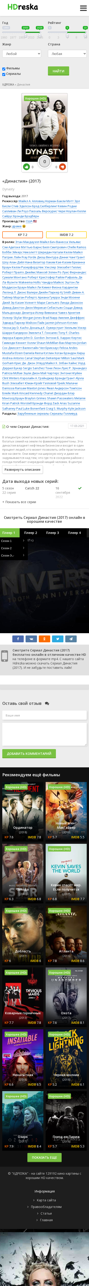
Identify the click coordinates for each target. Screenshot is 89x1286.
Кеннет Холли (26, 343)
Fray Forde (29, 257)
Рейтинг (54, 23)
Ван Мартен (68, 343)
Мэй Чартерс (49, 373)
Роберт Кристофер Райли (46, 277)
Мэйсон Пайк (35, 323)
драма (16, 226)
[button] (19, 502)
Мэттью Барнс (31, 247)
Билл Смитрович (55, 247)
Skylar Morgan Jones (27, 318)
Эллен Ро (54, 272)
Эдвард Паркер (13, 323)
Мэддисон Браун (14, 287)
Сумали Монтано (14, 277)
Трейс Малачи (67, 383)
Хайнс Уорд (76, 363)
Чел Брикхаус (49, 348)
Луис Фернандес (74, 272)
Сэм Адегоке (11, 247)
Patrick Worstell (21, 403)
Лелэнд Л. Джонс (14, 292)
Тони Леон (53, 368)
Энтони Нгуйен (71, 373)
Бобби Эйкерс (12, 252)
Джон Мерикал (36, 308)
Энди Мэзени (70, 297)
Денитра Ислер (33, 313)
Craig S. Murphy (57, 408)
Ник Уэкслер (47, 267)
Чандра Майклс (53, 282)
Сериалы (13, 73)
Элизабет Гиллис (69, 267)
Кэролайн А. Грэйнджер (37, 378)
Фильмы (13, 68)
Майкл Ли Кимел (39, 287)
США (29, 221)
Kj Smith (65, 292)
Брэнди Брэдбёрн (26, 216)
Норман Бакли (55, 201)
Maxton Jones (36, 388)
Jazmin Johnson (56, 323)
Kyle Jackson (77, 408)
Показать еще (44, 1157)
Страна (54, 44)
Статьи (46, 1213)
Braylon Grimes (35, 398)
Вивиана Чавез (55, 313)
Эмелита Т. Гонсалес (43, 333)
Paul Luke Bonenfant (30, 408)
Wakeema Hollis (29, 282)
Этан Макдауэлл (27, 242)
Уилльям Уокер (75, 328)
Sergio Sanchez (34, 368)
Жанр (6, 44)
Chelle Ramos (76, 247)
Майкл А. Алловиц (31, 201)
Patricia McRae (12, 373)
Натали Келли (62, 252)
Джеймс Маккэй (36, 272)
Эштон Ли (72, 282)
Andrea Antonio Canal (17, 358)
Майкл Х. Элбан (56, 363)
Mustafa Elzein (12, 353)
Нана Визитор (35, 262)
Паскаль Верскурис (43, 211)
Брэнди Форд (42, 403)
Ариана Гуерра (49, 297)
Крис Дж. (20, 363)
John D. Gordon (34, 338)
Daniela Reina (33, 353)
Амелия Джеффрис (71, 318)
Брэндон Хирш (74, 353)
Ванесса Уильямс (68, 242)
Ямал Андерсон (58, 388)
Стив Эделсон (21, 206)
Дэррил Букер (12, 368)
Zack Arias (59, 403)
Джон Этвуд (36, 363)
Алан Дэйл (16, 262)
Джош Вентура (47, 257)
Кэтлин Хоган (53, 353)
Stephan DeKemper (47, 358)
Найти (58, 71)
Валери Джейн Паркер (43, 292)
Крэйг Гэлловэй (45, 383)
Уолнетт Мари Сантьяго (41, 303)
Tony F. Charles (68, 333)
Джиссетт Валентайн (23, 348)
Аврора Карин (12, 338)
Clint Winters (11, 378)
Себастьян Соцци (60, 308)
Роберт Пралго (13, 272)
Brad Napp (50, 318)
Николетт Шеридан (37, 252)
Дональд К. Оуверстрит (46, 328)
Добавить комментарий (29, 753)
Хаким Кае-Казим (58, 262)
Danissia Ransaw (14, 388)
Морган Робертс (25, 297)
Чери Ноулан (67, 211)
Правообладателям (46, 1207)
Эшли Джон (31, 373)
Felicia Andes (69, 348)
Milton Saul (69, 358)
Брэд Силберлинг (44, 206)
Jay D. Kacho (20, 328)
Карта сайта (46, 1200)
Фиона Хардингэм (65, 287)
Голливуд (70, 413)
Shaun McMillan (47, 343)
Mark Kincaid (20, 393)
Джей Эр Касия (13, 303)
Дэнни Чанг (67, 257)
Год (5, 23)
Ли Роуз (23, 211)
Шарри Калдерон (15, 333)
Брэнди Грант (65, 378)
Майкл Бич (47, 242)
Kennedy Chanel (41, 393)
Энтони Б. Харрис (58, 338)
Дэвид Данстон (13, 308)
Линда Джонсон (71, 303)
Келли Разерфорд (25, 267)
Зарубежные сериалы (33, 413)
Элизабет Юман (22, 383)
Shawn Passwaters (60, 398)
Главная (46, 1220)
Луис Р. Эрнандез (74, 368)
